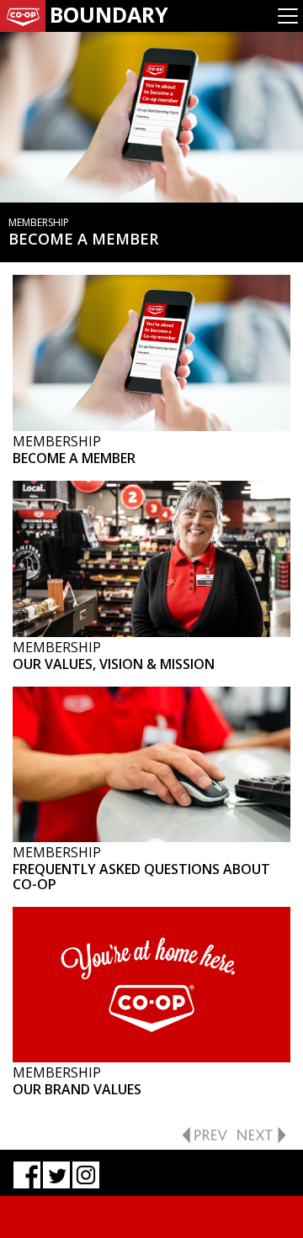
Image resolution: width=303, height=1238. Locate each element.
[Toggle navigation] (287, 16)
